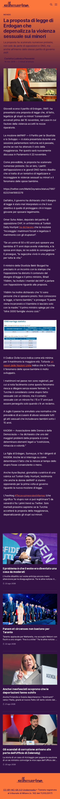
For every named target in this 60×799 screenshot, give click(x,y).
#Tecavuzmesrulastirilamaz (30, 495)
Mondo (7, 14)
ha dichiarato (26, 227)
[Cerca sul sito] (51, 4)
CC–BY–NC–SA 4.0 (12, 789)
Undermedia (29, 789)
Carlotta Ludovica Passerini (19, 58)
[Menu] (56, 4)
